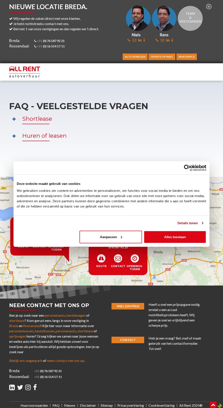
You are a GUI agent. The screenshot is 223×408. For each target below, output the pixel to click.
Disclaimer (88, 405)
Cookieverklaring (162, 405)
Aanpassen (108, 237)
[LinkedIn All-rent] (12, 387)
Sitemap (107, 405)
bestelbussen (44, 331)
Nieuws (69, 405)
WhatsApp (186, 56)
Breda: (14, 40)
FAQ (55, 405)
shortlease (17, 320)
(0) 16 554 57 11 (51, 46)
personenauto (55, 315)
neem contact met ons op (65, 360)
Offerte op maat (162, 56)
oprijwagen (17, 336)
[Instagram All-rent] (28, 387)
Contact (128, 340)
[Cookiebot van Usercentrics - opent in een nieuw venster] (187, 168)
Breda (13, 326)
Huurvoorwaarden (34, 405)
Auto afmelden (135, 56)
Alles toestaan (175, 237)
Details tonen (187, 223)
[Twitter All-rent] (20, 387)
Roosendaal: (19, 46)
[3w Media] (220, 406)
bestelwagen (76, 315)
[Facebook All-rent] (35, 387)
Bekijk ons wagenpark (25, 360)
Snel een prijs (128, 306)
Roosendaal (32, 326)
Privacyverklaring (130, 405)
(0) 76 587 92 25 (51, 41)
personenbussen (21, 331)
